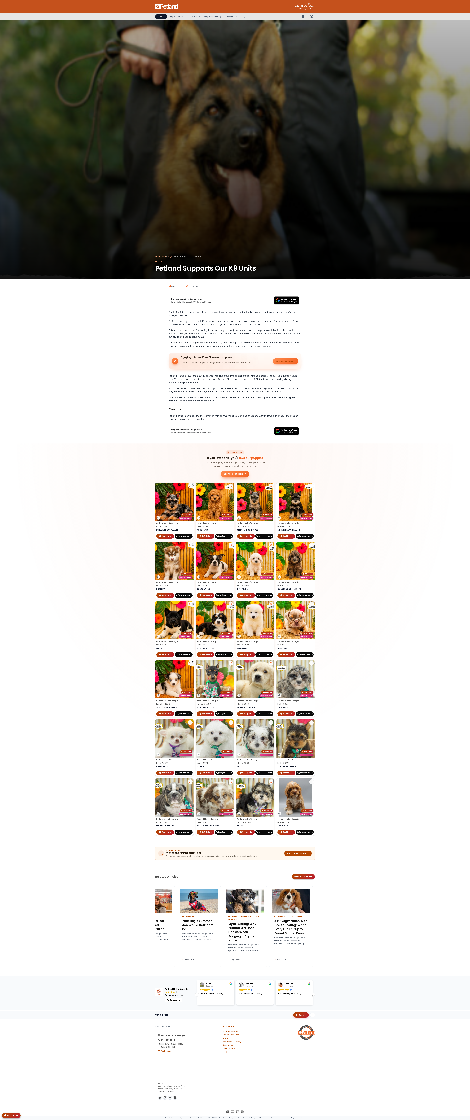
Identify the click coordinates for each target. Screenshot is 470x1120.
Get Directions (167, 1051)
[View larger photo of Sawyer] (271, 604)
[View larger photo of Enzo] (231, 722)
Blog (243, 16)
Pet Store (238, 916)
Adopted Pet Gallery (212, 16)
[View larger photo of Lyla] (271, 486)
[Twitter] (160, 1098)
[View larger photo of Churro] (190, 722)
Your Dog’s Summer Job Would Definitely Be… (197, 925)
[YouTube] (170, 1098)
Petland (159, 261)
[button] (197, 994)
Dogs (170, 256)
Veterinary (233, 919)
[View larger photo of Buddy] (271, 663)
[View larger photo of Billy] (231, 545)
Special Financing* (231, 1035)
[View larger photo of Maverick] (190, 604)
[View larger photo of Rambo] (231, 781)
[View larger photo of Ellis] (311, 781)
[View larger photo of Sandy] (311, 486)
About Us (227, 1038)
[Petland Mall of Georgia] (166, 6)
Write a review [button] (173, 1000)
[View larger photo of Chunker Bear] (190, 781)
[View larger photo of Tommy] (271, 545)
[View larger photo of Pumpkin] (311, 604)
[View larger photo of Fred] (231, 604)
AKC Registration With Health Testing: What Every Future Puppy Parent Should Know (290, 927)
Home (157, 256)
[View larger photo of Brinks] (190, 545)
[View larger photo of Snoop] (231, 663)
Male (162, 526)
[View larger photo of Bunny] (190, 663)
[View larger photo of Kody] (311, 663)
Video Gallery (194, 16)
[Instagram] (165, 1098)
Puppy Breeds (231, 16)
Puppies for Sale (177, 16)
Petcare (247, 916)
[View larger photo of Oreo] (271, 722)
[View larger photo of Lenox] (311, 722)
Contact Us (228, 1045)
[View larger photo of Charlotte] (311, 545)
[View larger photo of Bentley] (271, 781)
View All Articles (303, 876)
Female (244, 526)
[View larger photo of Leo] (190, 486)
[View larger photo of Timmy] (231, 486)
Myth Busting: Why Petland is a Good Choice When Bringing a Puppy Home (242, 932)
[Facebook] (175, 1098)
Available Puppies (230, 1031)
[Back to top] (312, 1015)
